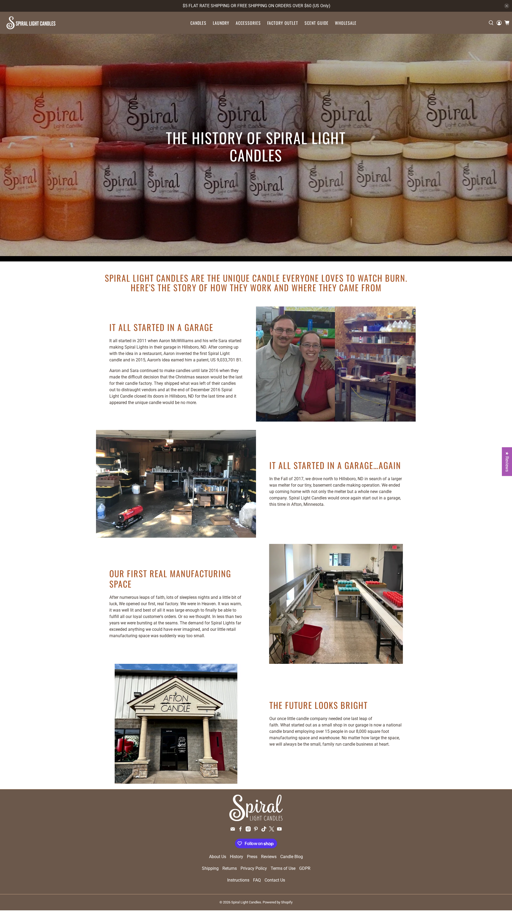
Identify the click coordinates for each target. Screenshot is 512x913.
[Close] (328, 394)
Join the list (218, 510)
